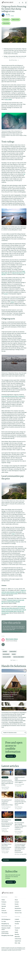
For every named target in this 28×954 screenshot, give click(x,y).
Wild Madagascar (5, 919)
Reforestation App (6, 925)
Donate (16, 904)
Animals (5, 651)
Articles (3, 904)
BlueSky (17, 934)
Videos (3, 899)
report (13, 533)
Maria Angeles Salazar (12, 639)
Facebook (17, 928)
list (24, 174)
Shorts (3, 908)
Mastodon (17, 936)
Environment (6, 654)
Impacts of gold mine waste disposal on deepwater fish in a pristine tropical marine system (13, 592)
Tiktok (16, 930)
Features (3, 910)
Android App (18, 938)
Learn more (10, 756)
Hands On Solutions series (10, 732)
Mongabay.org (5, 923)
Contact (17, 902)
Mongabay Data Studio (7, 935)
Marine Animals (7, 656)
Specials (3, 906)
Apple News (18, 941)
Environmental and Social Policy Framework (12, 396)
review (12, 302)
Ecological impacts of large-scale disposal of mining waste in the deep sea (12, 601)
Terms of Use (18, 912)
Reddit (16, 932)
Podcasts (3, 902)
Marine (13, 654)
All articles (6, 860)
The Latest (4, 912)
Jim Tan (8, 14)
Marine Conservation (18, 656)
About (16, 899)
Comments (6, 19)
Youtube (17, 923)
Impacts (17, 906)
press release (8, 99)
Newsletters (18, 908)
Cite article (6, 23)
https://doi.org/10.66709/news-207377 (12, 631)
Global (12, 15)
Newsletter (10, 882)
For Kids (3, 921)
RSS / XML (17, 943)
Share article (15, 19)
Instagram (17, 921)
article (6, 293)
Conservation (13, 651)
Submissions (18, 910)
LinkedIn (17, 919)
